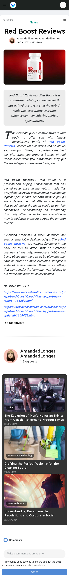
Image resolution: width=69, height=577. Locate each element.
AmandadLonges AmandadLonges (38, 38)
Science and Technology (20, 455)
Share (9, 19)
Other (10, 407)
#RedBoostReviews (14, 323)
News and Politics (17, 503)
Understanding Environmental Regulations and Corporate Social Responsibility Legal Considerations (30, 515)
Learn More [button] (39, 565)
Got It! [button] (34, 571)
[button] (63, 5)
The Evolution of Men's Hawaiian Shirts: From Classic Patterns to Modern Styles (34, 417)
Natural (34, 22)
